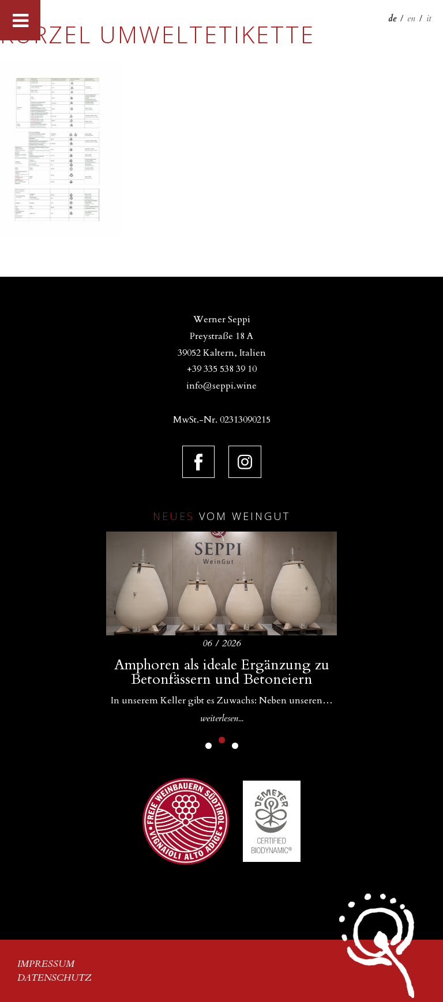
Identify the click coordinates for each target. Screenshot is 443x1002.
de (392, 18)
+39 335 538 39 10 (222, 369)
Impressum (45, 964)
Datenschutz (54, 977)
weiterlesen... (221, 718)
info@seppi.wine (221, 385)
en (411, 18)
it (428, 18)
